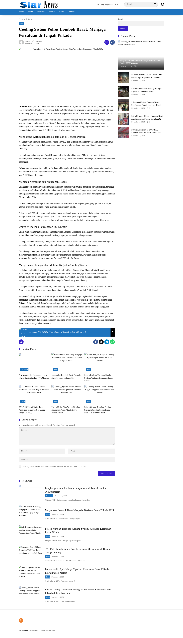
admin (27, 41)
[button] (155, 4)
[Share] (112, 42)
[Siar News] (39, 4)
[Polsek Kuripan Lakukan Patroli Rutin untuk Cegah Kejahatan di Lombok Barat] (123, 77)
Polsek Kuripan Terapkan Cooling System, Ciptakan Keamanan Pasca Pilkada (98, 378)
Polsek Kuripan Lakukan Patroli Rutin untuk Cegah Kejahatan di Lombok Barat (146, 76)
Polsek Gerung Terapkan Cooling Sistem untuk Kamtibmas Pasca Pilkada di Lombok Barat (97, 410)
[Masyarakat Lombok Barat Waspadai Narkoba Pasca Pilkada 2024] (66, 362)
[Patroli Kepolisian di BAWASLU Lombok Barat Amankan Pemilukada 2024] (123, 132)
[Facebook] (95, 341)
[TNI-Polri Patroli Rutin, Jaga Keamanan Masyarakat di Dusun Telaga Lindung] (34, 394)
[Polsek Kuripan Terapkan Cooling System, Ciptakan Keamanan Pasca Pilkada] (99, 362)
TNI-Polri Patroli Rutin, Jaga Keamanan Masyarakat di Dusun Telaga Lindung (32, 410)
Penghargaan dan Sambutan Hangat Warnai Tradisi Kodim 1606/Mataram (34, 376)
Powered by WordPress (28, 631)
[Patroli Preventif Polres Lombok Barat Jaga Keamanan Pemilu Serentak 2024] (123, 119)
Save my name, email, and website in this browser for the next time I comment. (54, 466)
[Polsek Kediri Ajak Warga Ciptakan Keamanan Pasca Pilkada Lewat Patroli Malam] (66, 394)
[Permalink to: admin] (22, 42)
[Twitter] (101, 341)
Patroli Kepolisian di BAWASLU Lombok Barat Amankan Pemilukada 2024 (146, 131)
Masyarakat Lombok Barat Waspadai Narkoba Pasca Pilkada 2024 (66, 376)
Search (120, 19)
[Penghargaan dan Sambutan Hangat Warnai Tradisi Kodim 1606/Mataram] (34, 362)
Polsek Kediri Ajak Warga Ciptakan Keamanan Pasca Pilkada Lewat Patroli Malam (65, 410)
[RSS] (21, 620)
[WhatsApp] (112, 341)
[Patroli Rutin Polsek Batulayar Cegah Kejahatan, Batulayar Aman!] (123, 91)
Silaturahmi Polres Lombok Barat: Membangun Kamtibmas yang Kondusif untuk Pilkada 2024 (147, 104)
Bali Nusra (24, 369)
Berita (21, 23)
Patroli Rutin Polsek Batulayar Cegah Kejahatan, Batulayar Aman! (146, 89)
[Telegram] (106, 341)
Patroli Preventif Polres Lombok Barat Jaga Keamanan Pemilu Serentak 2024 (147, 117)
